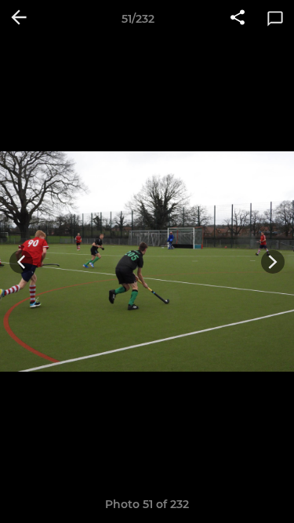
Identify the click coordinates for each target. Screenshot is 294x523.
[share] (237, 19)
